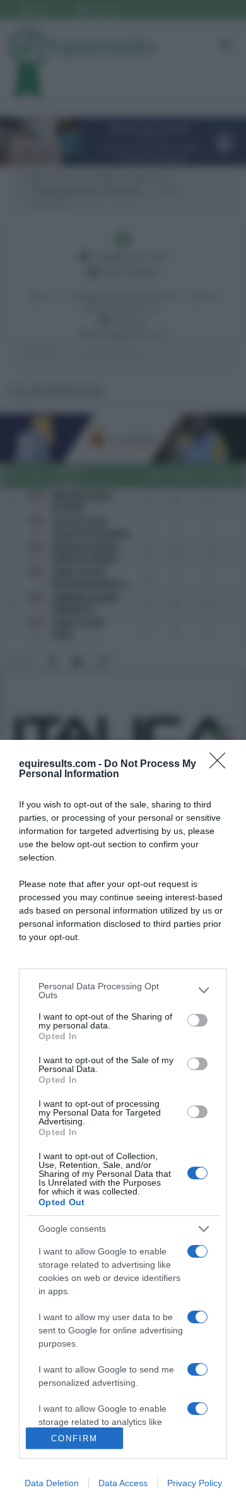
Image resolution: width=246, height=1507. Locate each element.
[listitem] (123, 990)
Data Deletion (52, 1483)
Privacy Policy (194, 1483)
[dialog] (123, 1123)
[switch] (197, 1020)
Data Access (123, 1483)
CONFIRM (74, 1438)
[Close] (221, 765)
